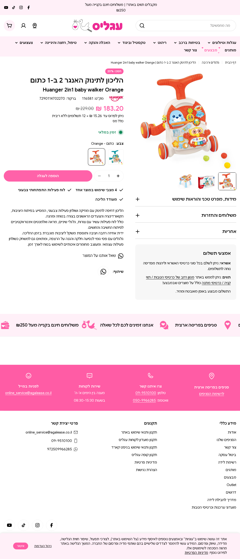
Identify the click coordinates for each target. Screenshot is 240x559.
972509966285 (59, 449)
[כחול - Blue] (116, 157)
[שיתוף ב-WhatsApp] (103, 271)
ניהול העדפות (43, 546)
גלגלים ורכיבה (210, 62)
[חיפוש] (142, 25)
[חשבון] (23, 25)
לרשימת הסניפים (211, 394)
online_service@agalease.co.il (28, 393)
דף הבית (230, 62)
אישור (20, 546)
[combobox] (185, 25)
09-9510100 (145, 393)
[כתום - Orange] (96, 157)
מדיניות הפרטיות (196, 553)
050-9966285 (144, 400)
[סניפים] (35, 25)
